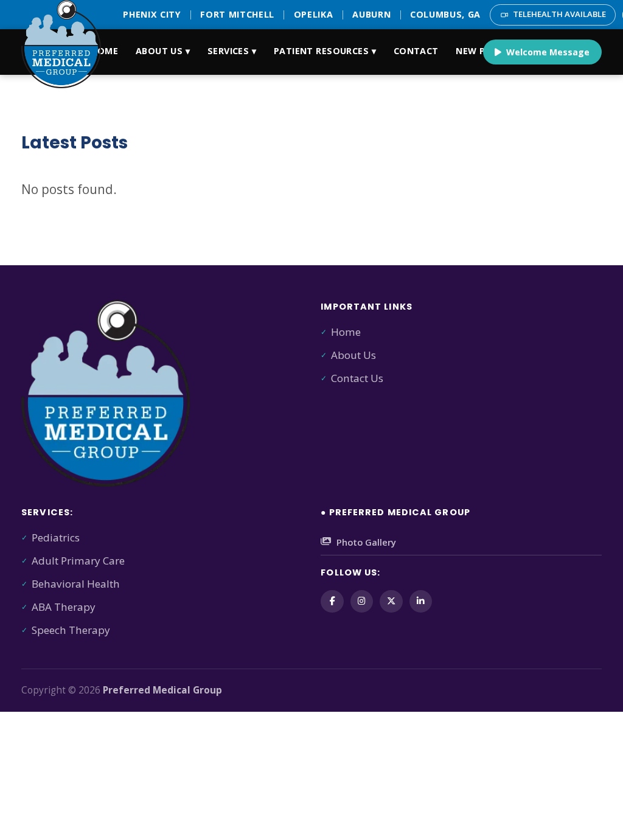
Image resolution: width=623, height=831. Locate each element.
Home (104, 51)
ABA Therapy (64, 607)
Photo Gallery (366, 542)
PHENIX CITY (152, 14)
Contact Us (357, 378)
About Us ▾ (163, 51)
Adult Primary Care (78, 561)
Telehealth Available (559, 14)
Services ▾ (231, 51)
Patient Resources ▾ (325, 51)
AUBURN (371, 14)
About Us (353, 355)
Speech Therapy (71, 630)
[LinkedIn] (420, 601)
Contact (416, 51)
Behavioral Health (76, 584)
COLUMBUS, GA (445, 14)
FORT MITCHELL (237, 14)
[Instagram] (361, 601)
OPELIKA (313, 14)
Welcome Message (548, 52)
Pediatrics (56, 537)
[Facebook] (332, 601)
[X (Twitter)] (391, 601)
